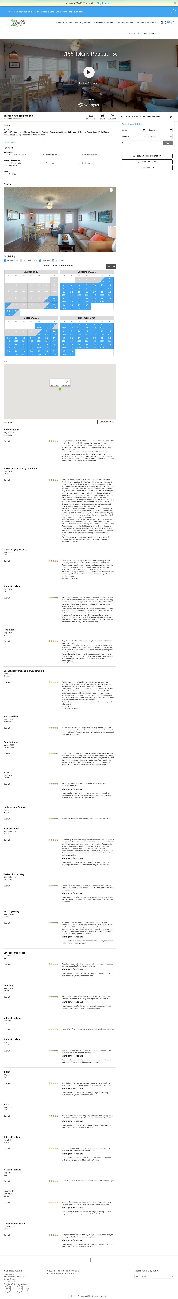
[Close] (67, 382)
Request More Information (148, 156)
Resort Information (125, 23)
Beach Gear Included (146, 23)
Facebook (90, 1260)
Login (73, 1296)
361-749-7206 (9, 1281)
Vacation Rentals (64, 23)
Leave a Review (107, 422)
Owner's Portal (149, 34)
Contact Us (134, 34)
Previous (9, 219)
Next (110, 219)
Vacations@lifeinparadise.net (16, 1284)
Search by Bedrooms (103, 23)
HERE (81, 11)
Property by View (83, 23)
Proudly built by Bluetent (88, 1296)
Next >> (111, 266)
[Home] (18, 22)
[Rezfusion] (27, 1289)
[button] (89, 3)
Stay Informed (104, 3)
